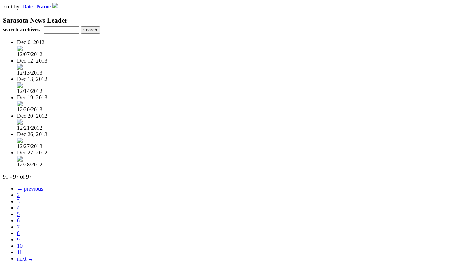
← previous (30, 189)
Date (27, 7)
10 (20, 246)
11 (19, 252)
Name (44, 7)
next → (25, 259)
